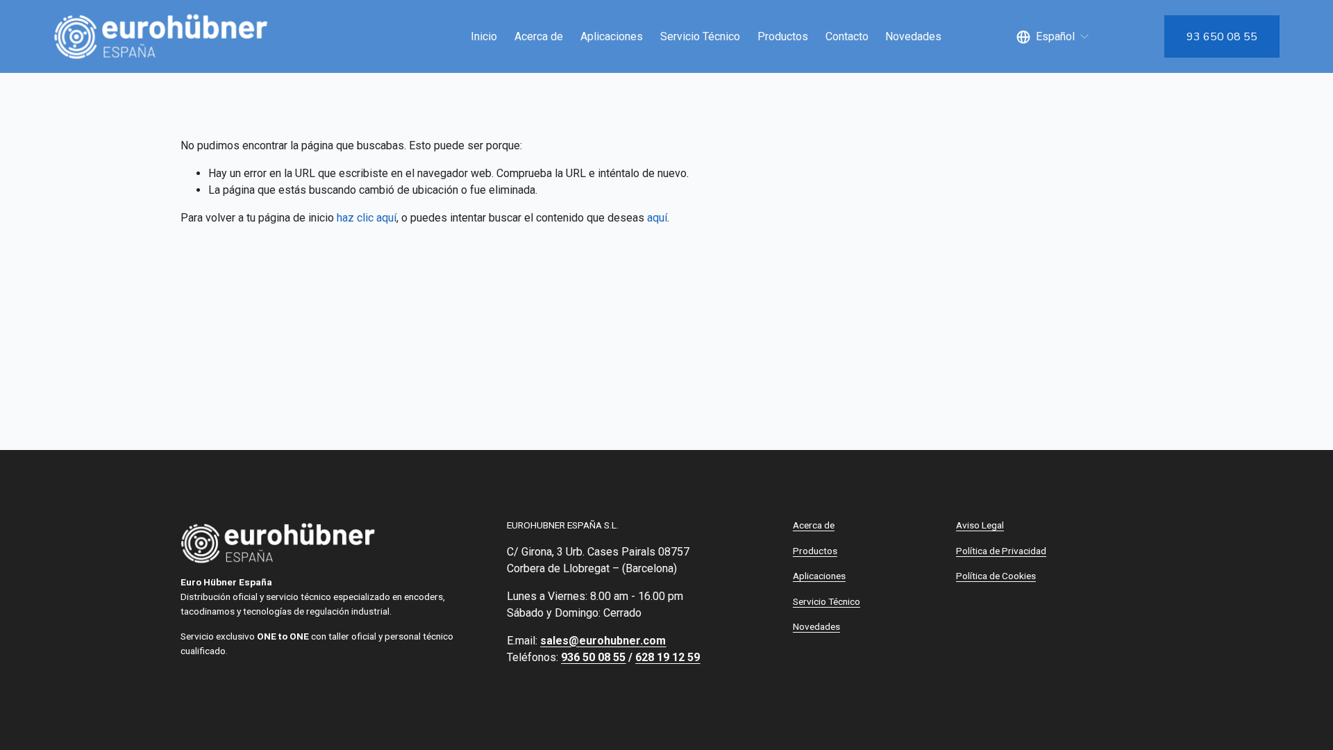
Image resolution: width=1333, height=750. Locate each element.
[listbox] (1053, 36)
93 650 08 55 (1222, 36)
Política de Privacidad (1001, 550)
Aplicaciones (611, 36)
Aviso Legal (980, 525)
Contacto (847, 36)
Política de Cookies (996, 575)
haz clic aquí (366, 217)
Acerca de (538, 36)
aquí (657, 217)
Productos (782, 36)
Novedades (913, 36)
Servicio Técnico (700, 36)
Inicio (484, 36)
